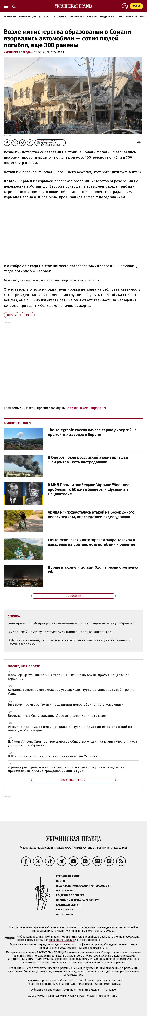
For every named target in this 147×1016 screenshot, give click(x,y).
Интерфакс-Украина (62, 940)
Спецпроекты (127, 16)
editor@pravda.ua (110, 983)
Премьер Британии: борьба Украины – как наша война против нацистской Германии (68, 677)
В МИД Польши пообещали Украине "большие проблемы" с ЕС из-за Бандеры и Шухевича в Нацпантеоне (89, 489)
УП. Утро (45, 16)
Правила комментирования (86, 408)
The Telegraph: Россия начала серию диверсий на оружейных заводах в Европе (92, 432)
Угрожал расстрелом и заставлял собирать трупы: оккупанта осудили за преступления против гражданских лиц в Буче (66, 769)
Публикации (27, 16)
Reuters (134, 172)
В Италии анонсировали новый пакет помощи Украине (52, 756)
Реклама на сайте (68, 876)
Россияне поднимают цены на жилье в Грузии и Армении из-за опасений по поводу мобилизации (70, 729)
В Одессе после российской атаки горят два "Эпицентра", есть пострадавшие (88, 459)
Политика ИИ (65, 890)
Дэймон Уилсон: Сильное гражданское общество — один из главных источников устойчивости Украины (72, 743)
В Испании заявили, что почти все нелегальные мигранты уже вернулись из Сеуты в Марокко (70, 642)
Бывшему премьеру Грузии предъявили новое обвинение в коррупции (65, 705)
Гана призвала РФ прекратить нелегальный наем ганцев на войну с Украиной (71, 623)
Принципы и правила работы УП (78, 900)
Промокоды (64, 914)
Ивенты (92, 16)
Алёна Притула (65, 983)
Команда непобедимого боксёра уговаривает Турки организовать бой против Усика (71, 692)
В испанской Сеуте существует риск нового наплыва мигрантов (59, 632)
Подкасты (107, 16)
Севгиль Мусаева (111, 980)
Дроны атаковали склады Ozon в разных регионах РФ (93, 569)
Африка (11, 315)
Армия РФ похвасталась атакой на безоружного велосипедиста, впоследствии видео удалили (91, 514)
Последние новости (24, 666)
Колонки (60, 16)
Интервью (76, 16)
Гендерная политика (70, 895)
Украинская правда (17, 52)
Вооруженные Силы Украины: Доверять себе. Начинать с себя (58, 716)
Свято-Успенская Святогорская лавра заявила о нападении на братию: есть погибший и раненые (91, 542)
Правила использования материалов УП (83, 885)
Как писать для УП (68, 904)
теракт (27, 315)
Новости (9, 16)
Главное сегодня (17, 423)
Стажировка (64, 909)
